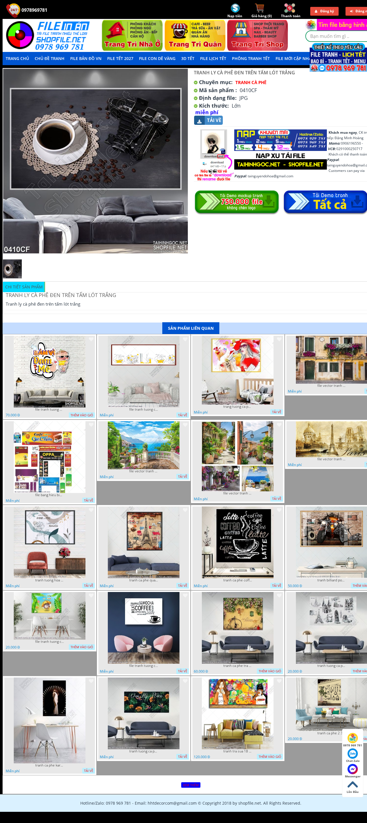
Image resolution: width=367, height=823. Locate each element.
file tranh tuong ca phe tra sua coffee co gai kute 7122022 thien (49, 642)
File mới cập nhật (295, 58)
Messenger (353, 776)
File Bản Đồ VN (85, 58)
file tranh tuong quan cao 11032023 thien (49, 409)
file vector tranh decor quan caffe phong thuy (237, 493)
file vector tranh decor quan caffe (143, 471)
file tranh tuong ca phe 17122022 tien (143, 666)
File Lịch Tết (213, 58)
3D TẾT (187, 58)
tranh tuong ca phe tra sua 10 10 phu (331, 666)
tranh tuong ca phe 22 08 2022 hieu (143, 751)
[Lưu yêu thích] (91, 339)
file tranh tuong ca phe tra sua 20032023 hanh (143, 409)
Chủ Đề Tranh (50, 58)
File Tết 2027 (120, 58)
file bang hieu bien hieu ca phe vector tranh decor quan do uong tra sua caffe (49, 495)
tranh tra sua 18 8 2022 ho (237, 751)
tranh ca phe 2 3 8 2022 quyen (331, 733)
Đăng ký (327, 11)
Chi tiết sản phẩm (24, 287)
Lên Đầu (353, 792)
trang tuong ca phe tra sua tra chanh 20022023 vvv (237, 407)
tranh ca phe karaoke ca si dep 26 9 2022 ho (49, 765)
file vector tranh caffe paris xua (331, 459)
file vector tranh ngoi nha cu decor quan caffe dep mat (331, 386)
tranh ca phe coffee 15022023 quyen (237, 580)
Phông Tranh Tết (251, 58)
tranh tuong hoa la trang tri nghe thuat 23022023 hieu (49, 580)
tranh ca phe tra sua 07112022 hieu (237, 666)
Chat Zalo (353, 761)
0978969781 (33, 10)
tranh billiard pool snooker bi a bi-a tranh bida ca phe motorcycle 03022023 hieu (331, 580)
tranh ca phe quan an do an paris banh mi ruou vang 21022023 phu (143, 580)
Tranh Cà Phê (250, 82)
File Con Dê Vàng (157, 58)
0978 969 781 (352, 745)
